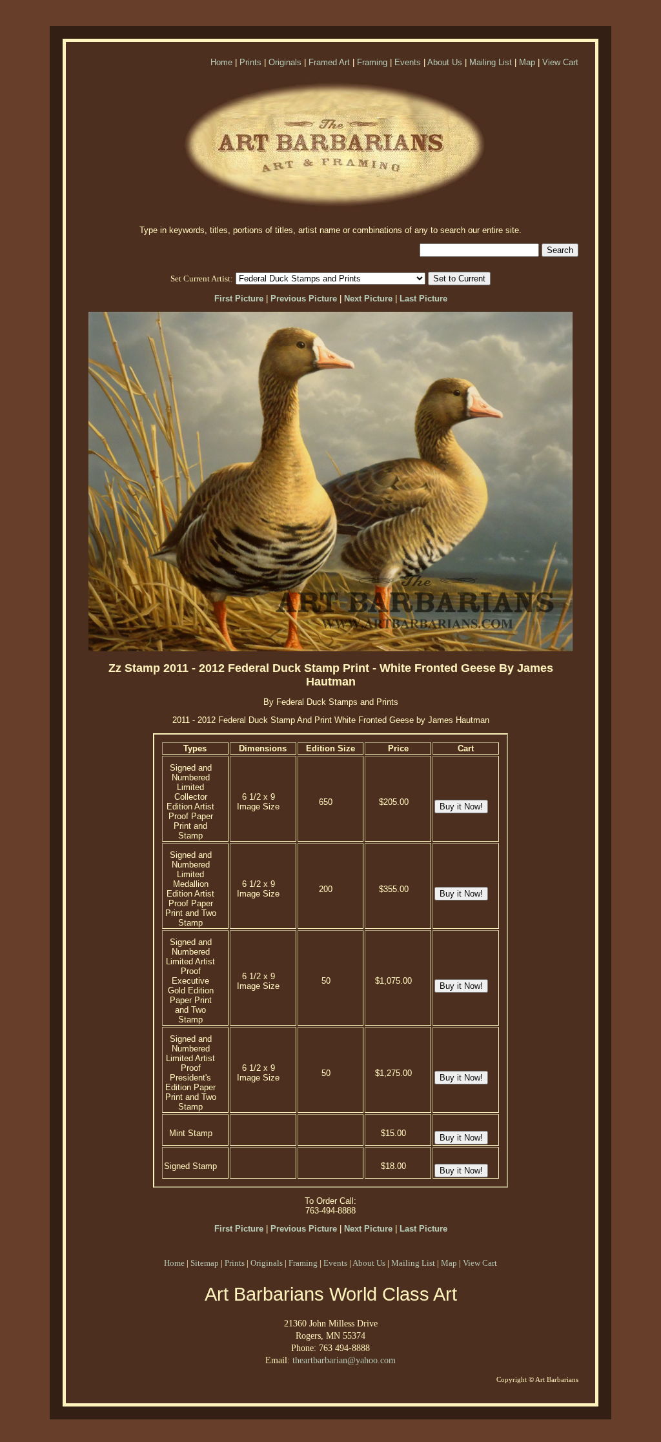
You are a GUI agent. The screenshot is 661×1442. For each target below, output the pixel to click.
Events (407, 62)
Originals (285, 62)
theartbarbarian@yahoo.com (344, 1360)
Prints (250, 62)
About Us (444, 62)
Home (221, 62)
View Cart (560, 62)
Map (527, 62)
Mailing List (490, 62)
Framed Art (329, 62)
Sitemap (204, 1263)
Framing (372, 62)
